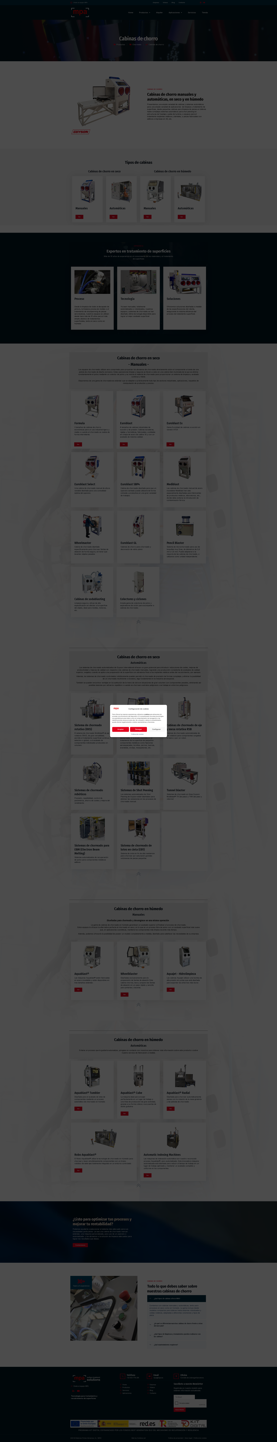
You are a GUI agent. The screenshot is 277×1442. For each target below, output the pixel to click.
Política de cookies (137, 734)
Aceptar (121, 729)
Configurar (156, 729)
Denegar (138, 729)
